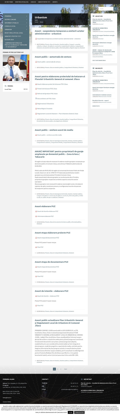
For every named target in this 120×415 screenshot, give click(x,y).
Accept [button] (70, 412)
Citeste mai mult (79, 412)
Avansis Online (7, 402)
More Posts (96, 106)
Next (65, 369)
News (41, 22)
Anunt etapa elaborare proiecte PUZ (52, 232)
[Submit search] (115, 9)
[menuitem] (9, 2)
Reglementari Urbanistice (45, 104)
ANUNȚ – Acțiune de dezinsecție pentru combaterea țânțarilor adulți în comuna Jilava (104, 51)
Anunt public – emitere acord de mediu (54, 129)
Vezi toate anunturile (99, 60)
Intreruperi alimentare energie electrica (102, 43)
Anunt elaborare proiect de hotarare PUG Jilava (52, 84)
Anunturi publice (64, 44)
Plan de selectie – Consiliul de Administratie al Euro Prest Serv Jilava (102, 20)
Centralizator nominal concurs (102, 95)
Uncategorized (58, 121)
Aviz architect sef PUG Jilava (46, 98)
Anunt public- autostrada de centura (48, 62)
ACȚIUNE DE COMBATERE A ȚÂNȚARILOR (100, 29)
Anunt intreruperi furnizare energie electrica (103, 36)
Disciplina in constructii (62, 196)
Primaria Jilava (49, 44)
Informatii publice (64, 48)
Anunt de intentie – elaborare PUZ (51, 291)
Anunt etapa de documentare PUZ (48, 238)
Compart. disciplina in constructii (51, 46)
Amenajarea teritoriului (60, 141)
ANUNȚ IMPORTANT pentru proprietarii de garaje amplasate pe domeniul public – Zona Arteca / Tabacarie (59, 154)
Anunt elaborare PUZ (45, 206)
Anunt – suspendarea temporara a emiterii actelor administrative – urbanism (59, 32)
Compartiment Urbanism (71, 67)
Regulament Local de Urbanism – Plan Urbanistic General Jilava (57, 114)
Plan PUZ (40, 247)
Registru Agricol (74, 48)
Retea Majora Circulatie (44, 108)
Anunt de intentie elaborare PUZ (47, 211)
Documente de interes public (51, 48)
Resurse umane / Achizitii (105, 96)
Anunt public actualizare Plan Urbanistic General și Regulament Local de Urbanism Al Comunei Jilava (59, 323)
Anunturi (56, 44)
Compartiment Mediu (57, 142)
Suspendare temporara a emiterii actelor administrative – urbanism (59, 39)
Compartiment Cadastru (68, 46)
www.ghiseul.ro (7, 397)
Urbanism (82, 48)
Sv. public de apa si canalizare (49, 197)
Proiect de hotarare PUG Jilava (47, 89)
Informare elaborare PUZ (45, 216)
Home (36, 22)
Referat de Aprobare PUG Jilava (47, 94)
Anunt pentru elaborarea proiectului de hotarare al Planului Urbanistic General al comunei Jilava (60, 78)
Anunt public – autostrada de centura (53, 56)
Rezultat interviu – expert (101, 100)
